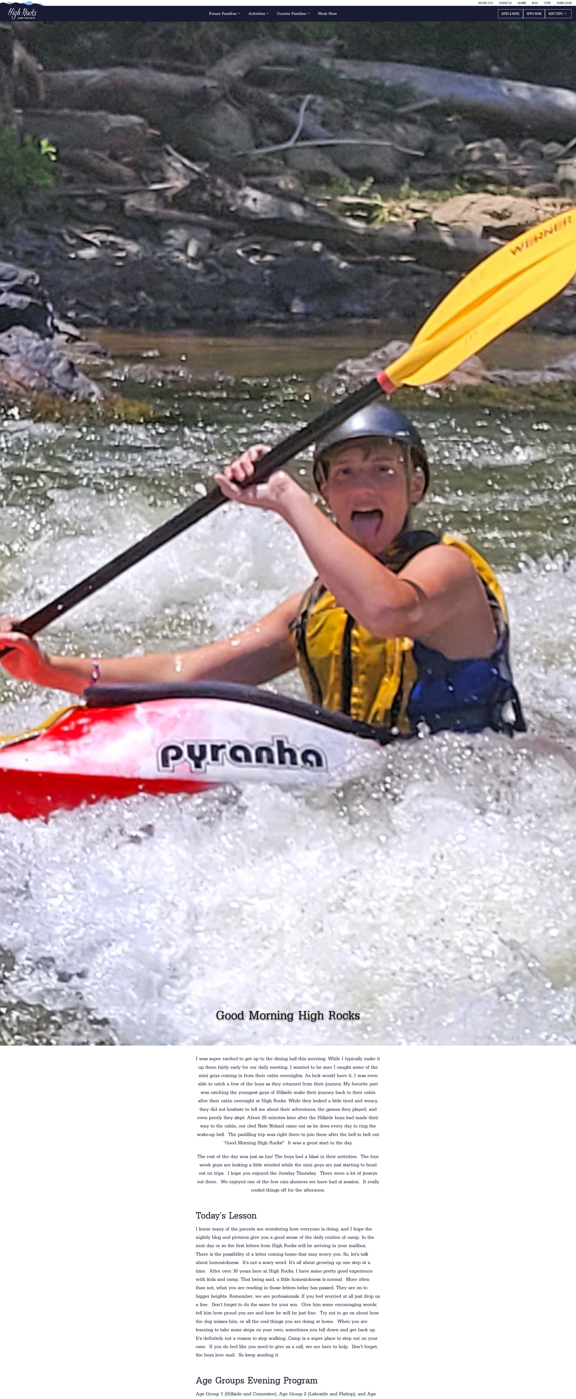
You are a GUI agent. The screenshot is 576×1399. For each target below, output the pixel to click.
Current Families (291, 13)
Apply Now (534, 13)
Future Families (222, 13)
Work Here (327, 13)
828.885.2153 (485, 3)
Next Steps (556, 13)
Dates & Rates (511, 13)
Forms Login (564, 3)
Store (547, 3)
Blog (535, 3)
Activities (256, 13)
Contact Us (505, 3)
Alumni (522, 3)
